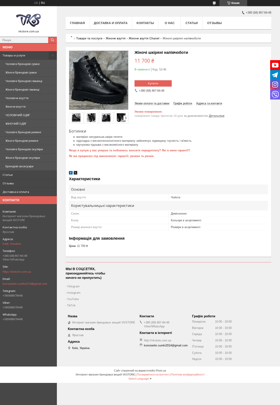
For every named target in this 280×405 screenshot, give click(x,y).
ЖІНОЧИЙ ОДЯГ (15, 124)
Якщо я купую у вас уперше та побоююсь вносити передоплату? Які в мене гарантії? (129, 150)
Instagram (73, 293)
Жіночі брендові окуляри (22, 158)
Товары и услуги (14, 55)
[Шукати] (52, 40)
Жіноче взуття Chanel (144, 38)
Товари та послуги (89, 38)
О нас (170, 23)
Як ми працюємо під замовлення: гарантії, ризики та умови (111, 156)
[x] (75, 173)
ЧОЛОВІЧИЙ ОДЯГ (17, 115)
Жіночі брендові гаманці (22, 89)
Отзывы (8, 183)
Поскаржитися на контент (153, 374)
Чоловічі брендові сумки (22, 64)
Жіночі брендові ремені (21, 141)
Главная (77, 23)
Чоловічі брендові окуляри (24, 149)
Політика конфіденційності (188, 374)
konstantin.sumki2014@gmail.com (25, 284)
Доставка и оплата (16, 192)
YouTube (73, 299)
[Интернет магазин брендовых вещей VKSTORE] (28, 19)
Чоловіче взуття (16, 98)
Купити (153, 83)
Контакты (145, 23)
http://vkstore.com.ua (17, 272)
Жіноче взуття (15, 106)
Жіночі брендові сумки (21, 72)
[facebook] (71, 173)
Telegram (73, 286)
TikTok (71, 305)
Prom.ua (161, 370)
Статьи (8, 175)
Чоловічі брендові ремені (23, 132)
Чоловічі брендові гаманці (23, 81)
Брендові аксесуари (19, 166)
